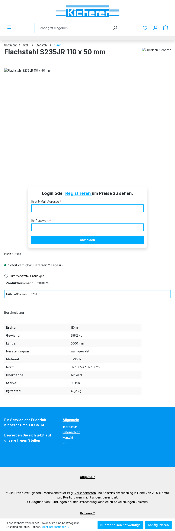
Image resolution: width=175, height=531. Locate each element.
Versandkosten (85, 493)
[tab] (14, 312)
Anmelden (87, 240)
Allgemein (71, 420)
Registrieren (78, 193)
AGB (66, 443)
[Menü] (9, 27)
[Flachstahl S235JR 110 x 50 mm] (87, 121)
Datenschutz (71, 432)
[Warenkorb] (165, 28)
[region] (87, 121)
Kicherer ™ (87, 513)
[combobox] (72, 28)
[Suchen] (115, 28)
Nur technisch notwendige (120, 525)
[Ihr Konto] (155, 28)
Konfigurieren (158, 525)
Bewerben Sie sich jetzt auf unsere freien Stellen (27, 437)
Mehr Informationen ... (55, 526)
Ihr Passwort (41, 220)
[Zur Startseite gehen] (87, 11)
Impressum (70, 427)
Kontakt (68, 437)
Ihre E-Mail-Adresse (46, 201)
